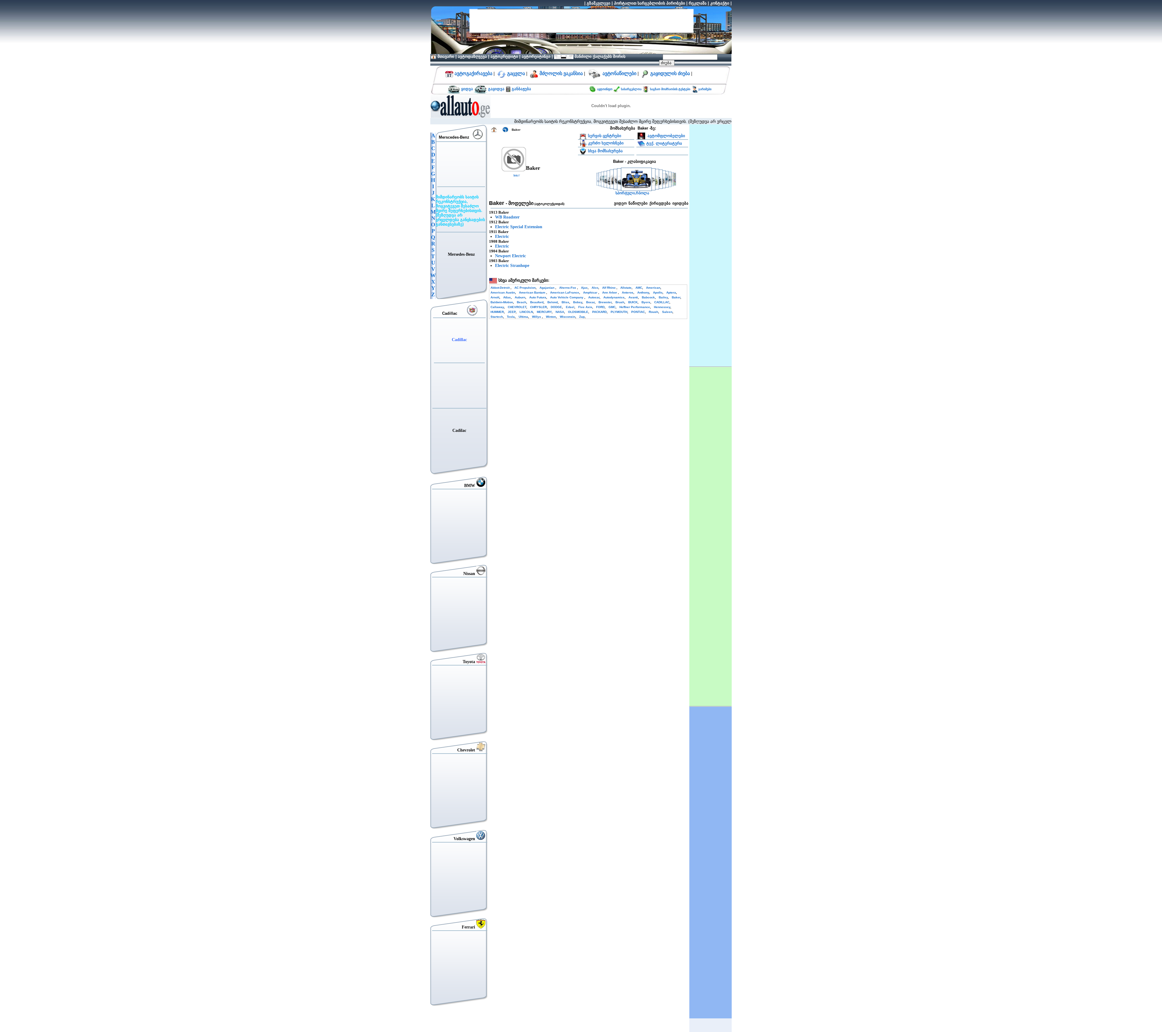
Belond (552, 302)
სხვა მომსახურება (605, 151)
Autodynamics (614, 297)
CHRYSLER (538, 307)
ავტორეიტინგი (536, 56)
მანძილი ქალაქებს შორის (599, 56)
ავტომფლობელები (665, 135)
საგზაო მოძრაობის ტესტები (669, 89)
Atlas (507, 297)
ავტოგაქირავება (472, 73)
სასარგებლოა (631, 89)
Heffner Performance (634, 307)
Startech (497, 316)
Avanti (633, 297)
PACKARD (599, 312)
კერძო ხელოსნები (606, 143)
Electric (502, 236)
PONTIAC (638, 312)
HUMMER (497, 312)
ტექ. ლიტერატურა (664, 143)
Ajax (584, 287)
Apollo (657, 292)
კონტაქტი (719, 3)
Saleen (667, 312)
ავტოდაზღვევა (472, 56)
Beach (521, 302)
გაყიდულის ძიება (670, 73)
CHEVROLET (517, 307)
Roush (653, 312)
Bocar (590, 302)
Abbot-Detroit (500, 287)
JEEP (512, 312)
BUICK (633, 302)
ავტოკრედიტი (504, 56)
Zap (582, 316)
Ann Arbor (610, 292)
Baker (676, 297)
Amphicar (590, 292)
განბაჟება (521, 89)
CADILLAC (661, 302)
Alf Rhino (609, 287)
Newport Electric (510, 256)
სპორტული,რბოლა (632, 193)
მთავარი (446, 56)
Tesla (511, 316)
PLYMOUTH (619, 312)
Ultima (523, 316)
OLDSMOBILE (578, 312)
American (653, 287)
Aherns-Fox (568, 287)
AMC (638, 287)
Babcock (648, 297)
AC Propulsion (525, 287)
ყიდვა (467, 89)
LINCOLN (526, 312)
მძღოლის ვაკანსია (561, 73)
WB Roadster (507, 217)
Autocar (593, 297)
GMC (612, 307)
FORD (600, 307)
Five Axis (585, 307)
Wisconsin (567, 316)
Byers (646, 302)
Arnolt (495, 297)
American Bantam (532, 292)
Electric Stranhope (512, 265)
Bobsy (577, 302)
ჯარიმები (704, 89)
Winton (551, 316)
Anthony (643, 292)
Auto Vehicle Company (567, 297)
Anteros (627, 292)
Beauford (536, 302)
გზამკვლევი (598, 3)
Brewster (605, 302)
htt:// (517, 175)
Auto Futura (537, 297)
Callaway (497, 307)
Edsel (570, 307)
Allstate (626, 287)
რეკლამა (698, 3)
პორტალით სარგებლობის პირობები (649, 3)
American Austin (503, 292)
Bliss (565, 302)
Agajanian (547, 287)
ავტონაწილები (619, 73)
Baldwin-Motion (502, 302)
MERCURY (544, 312)
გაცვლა (516, 73)
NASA (560, 312)
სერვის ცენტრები (604, 135)
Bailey (663, 297)
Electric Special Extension (518, 227)
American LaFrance (564, 292)
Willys (537, 316)
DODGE (556, 307)
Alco (595, 287)
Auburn (520, 297)
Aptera (671, 292)
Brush (619, 302)
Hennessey (662, 307)
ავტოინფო (605, 89)
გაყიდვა (496, 89)
